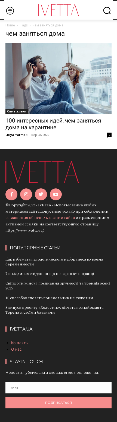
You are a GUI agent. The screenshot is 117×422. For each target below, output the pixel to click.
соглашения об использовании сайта (40, 217)
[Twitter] (41, 194)
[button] (107, 10)
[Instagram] (26, 194)
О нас (16, 349)
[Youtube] (56, 194)
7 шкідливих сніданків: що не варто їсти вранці (49, 273)
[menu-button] (10, 10)
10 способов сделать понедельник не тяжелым (49, 297)
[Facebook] (11, 194)
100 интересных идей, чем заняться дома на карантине (53, 124)
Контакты (20, 342)
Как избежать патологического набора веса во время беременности (54, 261)
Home (10, 25)
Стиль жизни (16, 111)
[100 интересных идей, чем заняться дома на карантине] (58, 78)
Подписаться (58, 402)
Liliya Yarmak (16, 135)
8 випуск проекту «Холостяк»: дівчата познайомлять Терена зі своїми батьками (54, 310)
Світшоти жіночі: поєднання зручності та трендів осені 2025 (57, 285)
